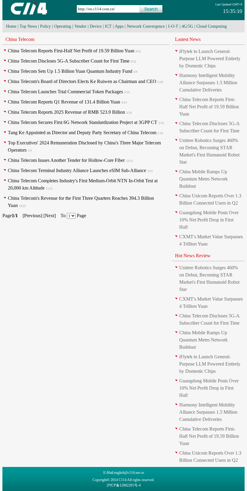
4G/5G (187, 26)
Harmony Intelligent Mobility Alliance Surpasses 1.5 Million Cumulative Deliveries (208, 82)
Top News (28, 26)
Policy (45, 26)
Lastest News (188, 39)
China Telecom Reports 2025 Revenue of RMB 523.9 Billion (66, 112)
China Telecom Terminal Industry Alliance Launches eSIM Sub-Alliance (77, 170)
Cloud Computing (211, 26)
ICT (108, 26)
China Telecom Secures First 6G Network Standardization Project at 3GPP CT (82, 122)
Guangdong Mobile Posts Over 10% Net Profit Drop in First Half (209, 220)
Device (96, 26)
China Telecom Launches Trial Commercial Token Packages (65, 91)
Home (11, 26)
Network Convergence (146, 26)
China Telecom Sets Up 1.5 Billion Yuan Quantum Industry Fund (70, 71)
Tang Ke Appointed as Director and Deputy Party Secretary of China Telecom (82, 132)
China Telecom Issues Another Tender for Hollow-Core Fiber (66, 160)
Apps (119, 26)
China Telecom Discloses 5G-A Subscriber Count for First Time (69, 60)
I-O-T (173, 26)
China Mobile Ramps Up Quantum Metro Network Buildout (203, 179)
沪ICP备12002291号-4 (124, 485)
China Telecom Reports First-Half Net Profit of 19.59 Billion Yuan (71, 50)
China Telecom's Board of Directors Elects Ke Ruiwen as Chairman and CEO (82, 81)
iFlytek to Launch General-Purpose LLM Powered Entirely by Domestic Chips (209, 58)
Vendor (80, 26)
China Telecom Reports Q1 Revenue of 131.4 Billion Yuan (64, 101)
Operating (62, 26)
